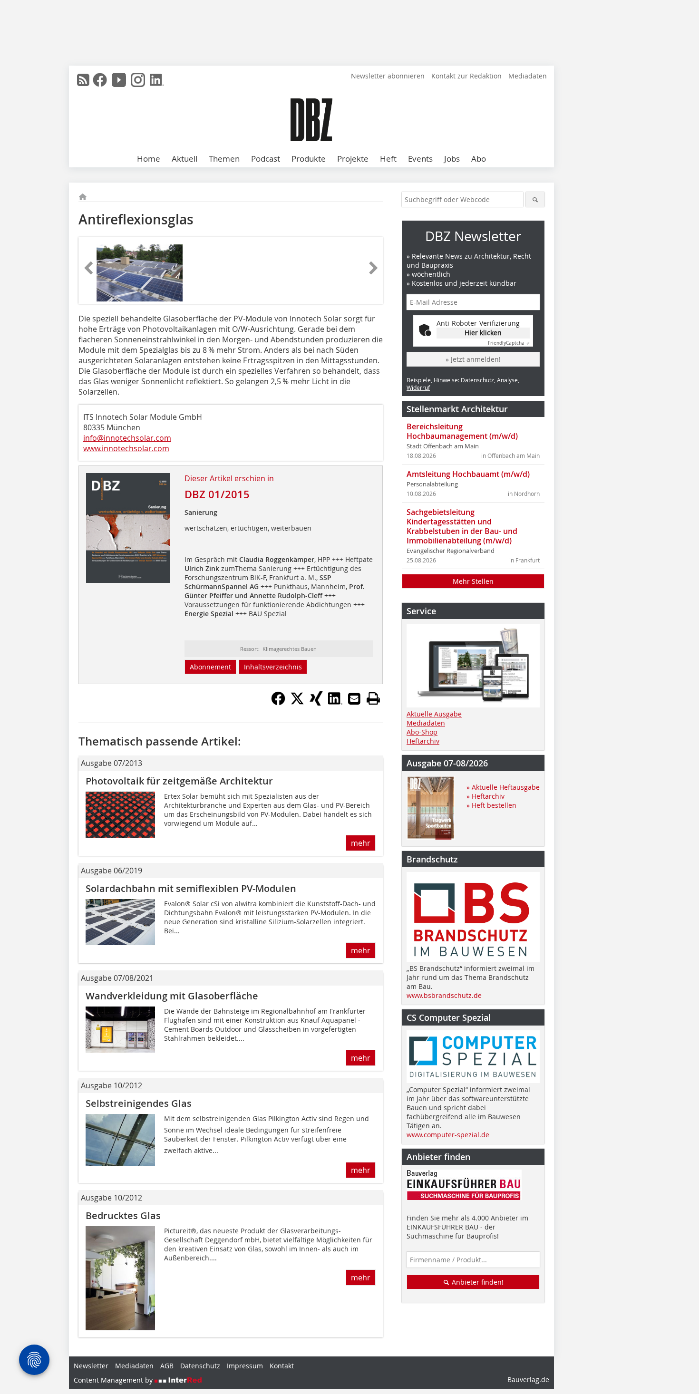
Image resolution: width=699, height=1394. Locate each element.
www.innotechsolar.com (126, 448)
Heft (388, 158)
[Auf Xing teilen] (316, 702)
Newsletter (91, 1365)
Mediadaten (527, 75)
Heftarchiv (423, 740)
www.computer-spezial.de (448, 1134)
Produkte (308, 158)
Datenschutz (200, 1365)
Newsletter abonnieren (388, 75)
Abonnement (210, 666)
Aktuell (184, 158)
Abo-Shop (422, 731)
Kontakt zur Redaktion (466, 75)
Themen (224, 158)
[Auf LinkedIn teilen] (335, 702)
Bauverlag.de (528, 1379)
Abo (478, 158)
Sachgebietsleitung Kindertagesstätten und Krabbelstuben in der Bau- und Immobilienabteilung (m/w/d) (462, 526)
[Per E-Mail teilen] (354, 698)
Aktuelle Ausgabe (434, 713)
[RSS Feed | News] (83, 79)
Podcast (265, 158)
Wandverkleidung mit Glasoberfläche (172, 995)
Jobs (452, 158)
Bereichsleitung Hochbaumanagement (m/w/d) (462, 431)
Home (148, 158)
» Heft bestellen (491, 805)
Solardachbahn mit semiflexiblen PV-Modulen (191, 888)
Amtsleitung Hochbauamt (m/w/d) (468, 474)
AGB (167, 1365)
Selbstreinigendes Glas (139, 1103)
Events (420, 158)
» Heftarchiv (485, 796)
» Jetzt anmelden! (473, 359)
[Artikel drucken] (373, 698)
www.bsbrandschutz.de (444, 995)
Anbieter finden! (477, 1282)
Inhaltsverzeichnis (273, 666)
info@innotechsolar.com (127, 438)
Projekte (353, 158)
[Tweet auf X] (297, 702)
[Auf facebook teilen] (278, 702)
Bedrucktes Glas (123, 1215)
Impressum (245, 1365)
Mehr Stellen (473, 581)
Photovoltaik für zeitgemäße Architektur (179, 780)
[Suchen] (535, 199)
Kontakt (282, 1365)
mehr (360, 843)
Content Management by (114, 1379)
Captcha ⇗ (509, 343)
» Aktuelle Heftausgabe (503, 787)
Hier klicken (483, 332)
